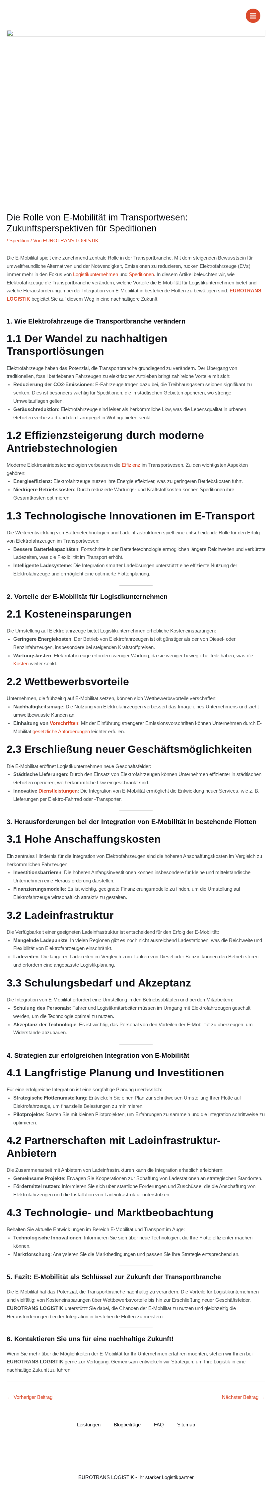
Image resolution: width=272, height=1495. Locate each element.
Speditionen (141, 274)
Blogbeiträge (127, 1424)
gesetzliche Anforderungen (61, 731)
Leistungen (89, 1424)
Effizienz (131, 465)
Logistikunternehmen (95, 274)
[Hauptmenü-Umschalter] (253, 16)
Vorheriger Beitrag (29, 1397)
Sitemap (186, 1424)
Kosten (21, 663)
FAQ (159, 1424)
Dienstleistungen (58, 791)
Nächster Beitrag (243, 1397)
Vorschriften (64, 723)
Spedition (19, 240)
